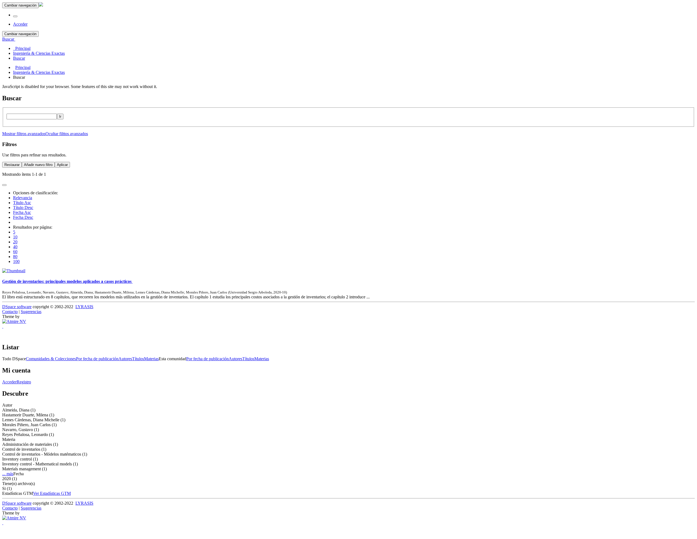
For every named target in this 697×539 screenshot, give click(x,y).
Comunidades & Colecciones (51, 358)
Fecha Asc (22, 212)
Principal (22, 67)
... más (7, 473)
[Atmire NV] (14, 321)
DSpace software (17, 306)
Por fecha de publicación (97, 358)
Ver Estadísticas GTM (52, 493)
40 (15, 246)
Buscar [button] (8, 39)
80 (15, 256)
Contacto (10, 311)
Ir (60, 116)
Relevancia (22, 197)
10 (15, 237)
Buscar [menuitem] (19, 58)
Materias (151, 358)
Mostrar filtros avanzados (23, 133)
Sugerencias (31, 311)
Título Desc (23, 207)
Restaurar (12, 165)
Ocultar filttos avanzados (66, 133)
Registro (24, 382)
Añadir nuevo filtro (38, 165)
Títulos (138, 358)
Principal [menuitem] (21, 48)
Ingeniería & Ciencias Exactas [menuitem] (39, 53)
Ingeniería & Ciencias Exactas (39, 72)
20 (15, 242)
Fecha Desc (23, 217)
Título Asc (22, 202)
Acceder (9, 382)
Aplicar (62, 165)
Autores (125, 358)
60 (15, 251)
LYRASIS (84, 306)
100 (16, 261)
